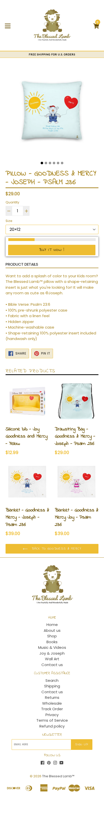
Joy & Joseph (52, 653)
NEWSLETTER (52, 735)
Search (52, 680)
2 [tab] (46, 163)
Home (52, 624)
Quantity (12, 202)
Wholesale (52, 703)
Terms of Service (52, 720)
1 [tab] (42, 163)
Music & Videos (52, 647)
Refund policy (52, 726)
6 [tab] (62, 163)
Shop (52, 636)
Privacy (52, 714)
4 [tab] (54, 163)
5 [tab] (58, 163)
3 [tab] (50, 163)
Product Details (22, 264)
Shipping (52, 686)
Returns (52, 697)
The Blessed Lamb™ (58, 776)
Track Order (52, 709)
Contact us (52, 664)
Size (9, 220)
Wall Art (52, 658)
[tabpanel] (52, 111)
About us (52, 630)
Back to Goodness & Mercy (56, 548)
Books (52, 641)
